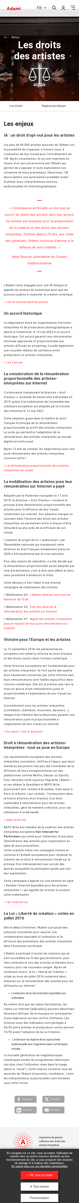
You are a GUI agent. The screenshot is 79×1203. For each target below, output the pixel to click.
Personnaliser (39, 1198)
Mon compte (63, 8)
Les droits (16, 105)
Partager (27, 1099)
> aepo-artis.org (15, 819)
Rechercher (53, 7)
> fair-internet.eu (16, 902)
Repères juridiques (54, 105)
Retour (16, 1)
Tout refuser (40, 1186)
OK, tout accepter (41, 1175)
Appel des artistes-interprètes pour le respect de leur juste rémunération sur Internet (38, 623)
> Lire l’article (13, 362)
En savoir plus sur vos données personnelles (40, 1166)
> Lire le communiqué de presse (26, 302)
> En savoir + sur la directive (23, 731)
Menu (73, 8)
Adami (13, 8)
